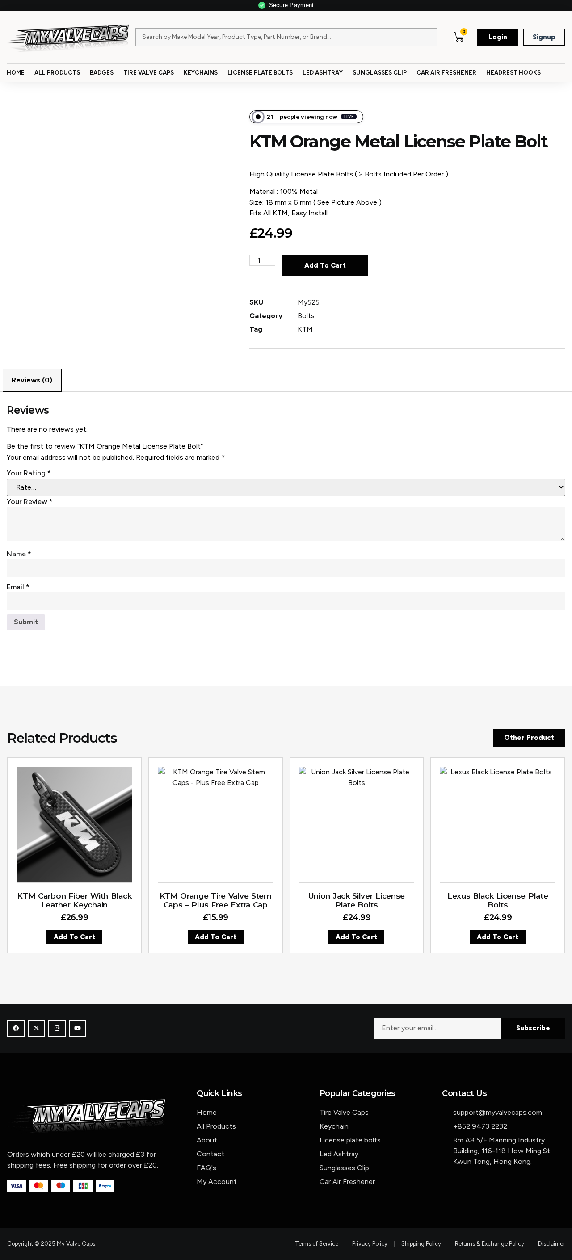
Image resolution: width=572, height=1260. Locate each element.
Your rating (29, 473)
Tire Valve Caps (148, 72)
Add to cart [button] (74, 937)
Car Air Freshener (446, 72)
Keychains (201, 72)
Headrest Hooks (513, 72)
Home (16, 72)
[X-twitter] (36, 1028)
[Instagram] (57, 1028)
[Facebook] (16, 1028)
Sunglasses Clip (380, 72)
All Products (57, 72)
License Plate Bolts (260, 72)
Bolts (306, 315)
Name (19, 554)
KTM (305, 329)
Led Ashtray (323, 72)
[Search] (423, 37)
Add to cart (325, 265)
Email (18, 587)
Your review (30, 501)
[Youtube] (77, 1028)
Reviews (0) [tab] (32, 380)
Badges (102, 72)
